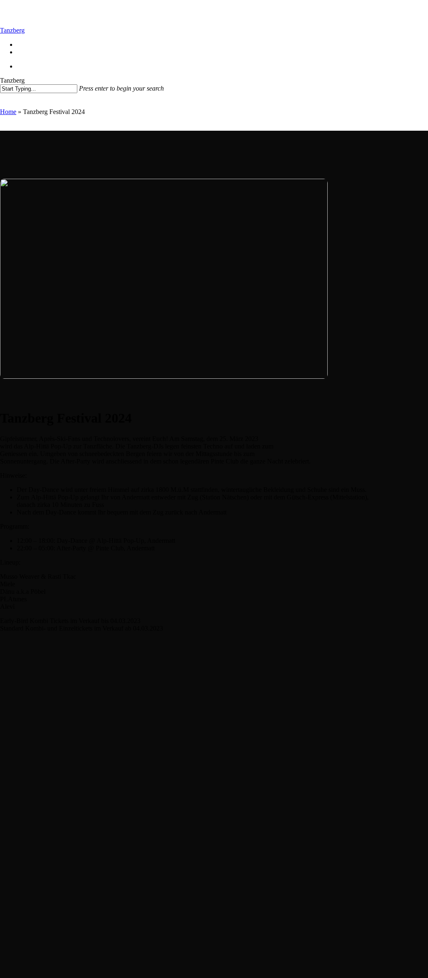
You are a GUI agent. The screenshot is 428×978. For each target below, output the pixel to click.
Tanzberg (12, 30)
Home (8, 111)
